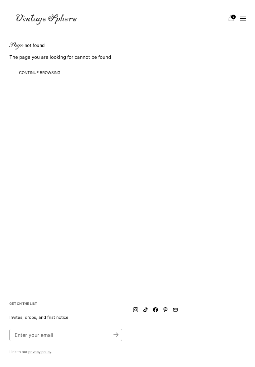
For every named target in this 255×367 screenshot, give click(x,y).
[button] (231, 18)
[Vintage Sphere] (46, 18)
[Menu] (243, 18)
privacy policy (39, 352)
